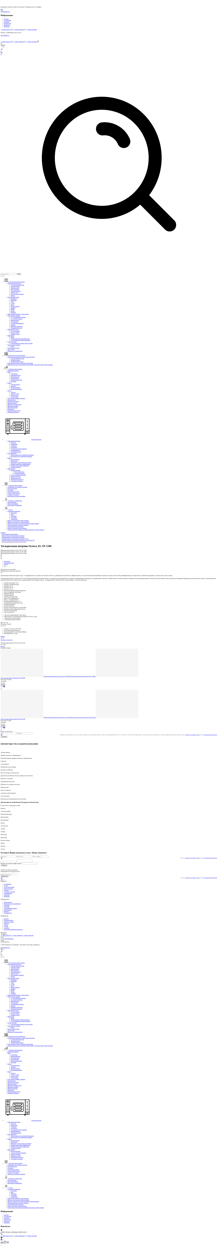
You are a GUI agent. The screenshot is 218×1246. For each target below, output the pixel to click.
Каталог (6, 19)
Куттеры (13, 442)
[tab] (7, 561)
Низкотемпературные (17, 361)
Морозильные (15, 288)
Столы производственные (18, 475)
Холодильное (8, 902)
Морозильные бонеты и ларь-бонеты (18, 314)
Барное (9, 458)
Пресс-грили (14, 395)
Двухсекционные (19, 472)
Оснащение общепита (13, 511)
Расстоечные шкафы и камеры (16, 398)
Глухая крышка (15, 331)
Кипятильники (15, 459)
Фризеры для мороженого (15, 351)
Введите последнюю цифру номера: (11, 863)
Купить (3, 636)
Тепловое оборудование (15, 1050)
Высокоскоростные (16, 380)
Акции (6, 925)
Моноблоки (10, 335)
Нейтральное (11, 468)
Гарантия (6, 895)
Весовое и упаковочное (15, 1178)
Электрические (15, 384)
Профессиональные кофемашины (20, 464)
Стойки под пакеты (13, 494)
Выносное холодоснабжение (12, 903)
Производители (8, 920)
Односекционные (19, 473)
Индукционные (15, 387)
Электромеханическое (13, 441)
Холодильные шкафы (13, 315)
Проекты (6, 22)
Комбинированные (16, 389)
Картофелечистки (16, 452)
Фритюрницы (11, 400)
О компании (7, 20)
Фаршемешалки (15, 450)
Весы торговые (11, 502)
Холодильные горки (13, 297)
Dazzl (12, 305)
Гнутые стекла (15, 332)
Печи (9, 372)
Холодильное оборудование (17, 963)
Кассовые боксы (12, 488)
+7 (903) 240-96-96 (18, 29)
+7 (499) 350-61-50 (6, 29)
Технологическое (36, 1120)
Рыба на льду (15, 292)
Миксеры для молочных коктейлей (21, 462)
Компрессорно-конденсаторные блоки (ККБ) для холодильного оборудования (30, 364)
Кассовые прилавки (13, 491)
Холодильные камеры (13, 345)
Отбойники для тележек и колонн (17, 487)
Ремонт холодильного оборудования (18, 520)
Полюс (13, 311)
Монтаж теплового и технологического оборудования (23, 523)
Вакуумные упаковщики (14, 505)
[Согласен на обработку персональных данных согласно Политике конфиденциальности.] (1, 858)
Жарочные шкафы (12, 406)
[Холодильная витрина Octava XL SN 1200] (69, 717)
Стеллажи (10, 490)
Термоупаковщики (12, 504)
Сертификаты (8, 893)
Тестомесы (14, 447)
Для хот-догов (15, 393)
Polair (12, 337)
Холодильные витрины (14, 283)
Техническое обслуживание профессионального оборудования (25, 529)
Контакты (7, 26)
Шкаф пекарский (12, 407)
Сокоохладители (16, 467)
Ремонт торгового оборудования (16, 528)
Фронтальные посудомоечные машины (22, 455)
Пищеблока (14, 519)
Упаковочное (8, 913)
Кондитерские (15, 289)
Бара (12, 514)
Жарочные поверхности (14, 404)
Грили (9, 390)
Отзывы (6, 890)
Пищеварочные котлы (13, 410)
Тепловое (7, 905)
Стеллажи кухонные (17, 481)
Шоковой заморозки (17, 326)
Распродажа (7, 23)
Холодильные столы (13, 348)
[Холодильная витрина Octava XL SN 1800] (69, 676)
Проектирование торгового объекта (17, 525)
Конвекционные (15, 375)
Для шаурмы (14, 397)
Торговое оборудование (15, 1163)
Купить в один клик (6, 640)
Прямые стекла (15, 334)
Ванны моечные (15, 470)
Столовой (14, 517)
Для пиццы (14, 374)
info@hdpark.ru (5, 35)
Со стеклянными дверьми (18, 317)
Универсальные (15, 286)
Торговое (6, 907)
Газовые (13, 386)
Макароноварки (12, 403)
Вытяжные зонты (16, 478)
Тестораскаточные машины (19, 449)
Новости (6, 923)
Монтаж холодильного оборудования (18, 522)
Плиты (9, 383)
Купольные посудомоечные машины (21, 456)
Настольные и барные (17, 294)
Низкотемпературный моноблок (20, 338)
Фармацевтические (16, 328)
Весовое (6, 911)
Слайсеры (14, 445)
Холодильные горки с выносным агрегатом (20, 363)
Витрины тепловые (13, 401)
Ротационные (15, 378)
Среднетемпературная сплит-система (22, 343)
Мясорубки (14, 444)
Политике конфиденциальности (210, 734)
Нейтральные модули (17, 479)
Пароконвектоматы (13, 370)
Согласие (6, 928)
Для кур (13, 392)
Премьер (13, 312)
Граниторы (14, 461)
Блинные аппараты (13, 412)
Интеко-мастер (15, 306)
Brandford (13, 300)
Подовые (13, 381)
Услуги (6, 885)
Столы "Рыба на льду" (14, 493)
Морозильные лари (13, 329)
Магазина (14, 516)
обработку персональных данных (193, 734)
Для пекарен (14, 322)
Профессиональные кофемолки (20, 465)
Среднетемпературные (17, 285)
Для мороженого (16, 291)
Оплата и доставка (9, 892)
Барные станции (15, 476)
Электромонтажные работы (15, 526)
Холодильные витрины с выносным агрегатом (21, 357)
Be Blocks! (14, 298)
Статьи (6, 926)
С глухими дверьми (16, 318)
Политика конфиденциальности (13, 929)
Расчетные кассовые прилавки (16, 496)
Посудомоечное (12, 453)
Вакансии (7, 25)
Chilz (12, 302)
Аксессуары (10, 349)
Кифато (13, 308)
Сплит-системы (12, 342)
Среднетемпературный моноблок (20, 340)
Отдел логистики (9, 887)
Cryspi (12, 303)
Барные (13, 325)
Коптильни (10, 409)
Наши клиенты (8, 888)
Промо (13, 295)
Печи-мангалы (15, 377)
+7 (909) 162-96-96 (31, 29)
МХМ (12, 309)
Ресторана (14, 513)
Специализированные (17, 323)
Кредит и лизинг (9, 922)
